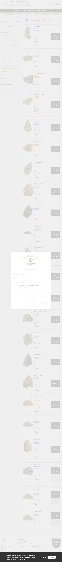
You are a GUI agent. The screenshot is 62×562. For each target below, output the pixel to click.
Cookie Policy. (21, 559)
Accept (52, 557)
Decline (44, 557)
